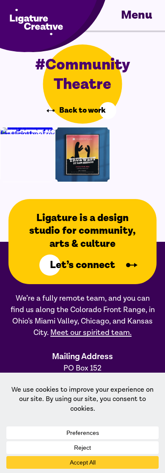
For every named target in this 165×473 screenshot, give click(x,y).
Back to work (82, 110)
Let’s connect (82, 265)
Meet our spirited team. (91, 332)
